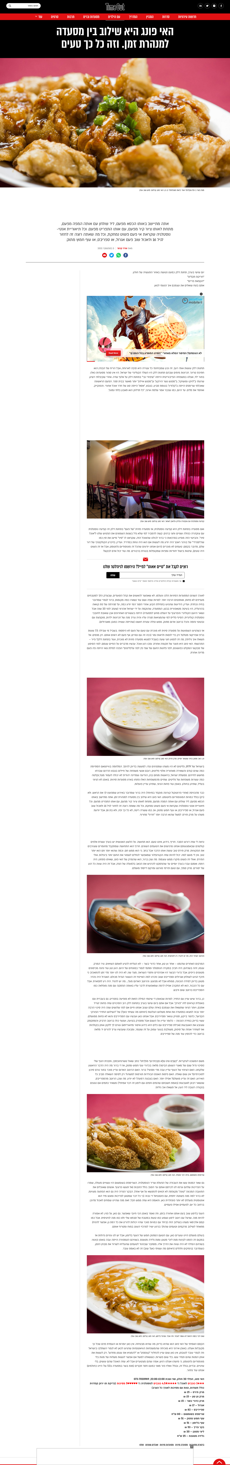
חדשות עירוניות (187, 16)
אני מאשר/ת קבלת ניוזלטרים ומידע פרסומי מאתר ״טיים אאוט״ (156, 581)
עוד (40, 16)
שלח (112, 575)
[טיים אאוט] (115, 8)
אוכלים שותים (151, 1444)
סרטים (54, 16)
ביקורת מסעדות (196, 1444)
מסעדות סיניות (167, 1444)
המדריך (133, 16)
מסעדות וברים (91, 16)
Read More (113, 353)
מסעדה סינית (181, 1444)
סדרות (165, 16)
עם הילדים (114, 16)
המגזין (149, 16)
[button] (201, 294)
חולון (141, 1444)
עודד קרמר (122, 248)
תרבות (70, 16)
